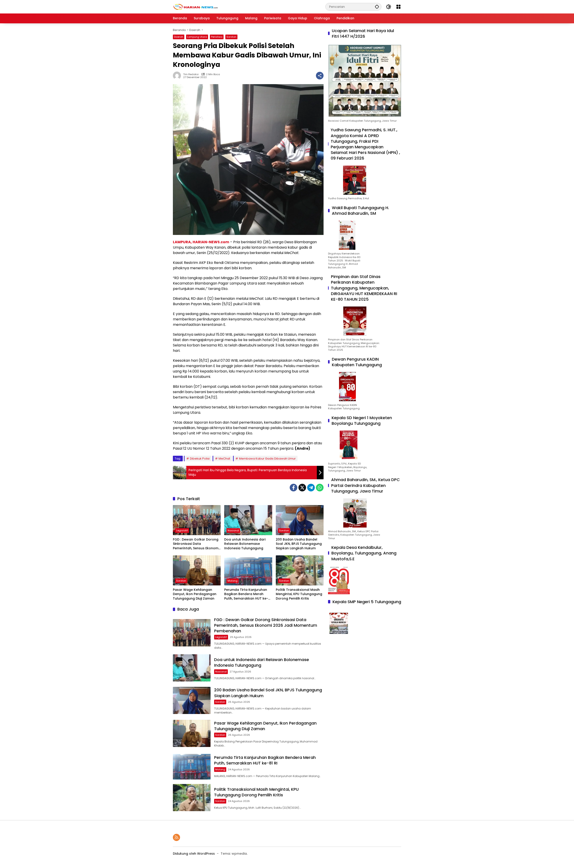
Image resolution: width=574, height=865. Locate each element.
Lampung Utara (197, 37)
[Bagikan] (320, 75)
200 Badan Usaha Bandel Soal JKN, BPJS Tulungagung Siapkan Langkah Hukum (299, 543)
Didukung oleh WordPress (194, 853)
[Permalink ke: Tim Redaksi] (178, 76)
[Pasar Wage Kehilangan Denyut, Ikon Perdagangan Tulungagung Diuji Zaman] (197, 570)
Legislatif (182, 530)
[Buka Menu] (398, 6)
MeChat (224, 458)
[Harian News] (195, 6)
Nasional (233, 530)
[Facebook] (293, 487)
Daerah (178, 37)
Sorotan (231, 37)
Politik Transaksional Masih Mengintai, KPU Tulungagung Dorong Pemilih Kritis (299, 594)
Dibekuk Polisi (200, 458)
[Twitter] (302, 487)
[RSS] (176, 837)
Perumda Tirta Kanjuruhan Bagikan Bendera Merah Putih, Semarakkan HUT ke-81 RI (247, 594)
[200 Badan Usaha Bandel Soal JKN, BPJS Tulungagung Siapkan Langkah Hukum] (300, 520)
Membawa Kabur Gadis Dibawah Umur (267, 458)
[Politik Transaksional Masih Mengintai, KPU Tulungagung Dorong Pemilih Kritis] (300, 570)
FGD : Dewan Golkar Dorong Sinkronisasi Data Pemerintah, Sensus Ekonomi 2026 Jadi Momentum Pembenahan (196, 544)
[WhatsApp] (320, 487)
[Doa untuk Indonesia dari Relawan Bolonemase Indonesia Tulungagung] (248, 520)
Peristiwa (216, 37)
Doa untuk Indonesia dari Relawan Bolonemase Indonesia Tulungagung (244, 543)
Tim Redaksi (191, 74)
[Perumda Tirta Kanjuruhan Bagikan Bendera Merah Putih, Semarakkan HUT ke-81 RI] (248, 570)
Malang (232, 581)
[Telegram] (311, 487)
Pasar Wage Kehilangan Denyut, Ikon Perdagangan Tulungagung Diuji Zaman (194, 594)
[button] (376, 6)
